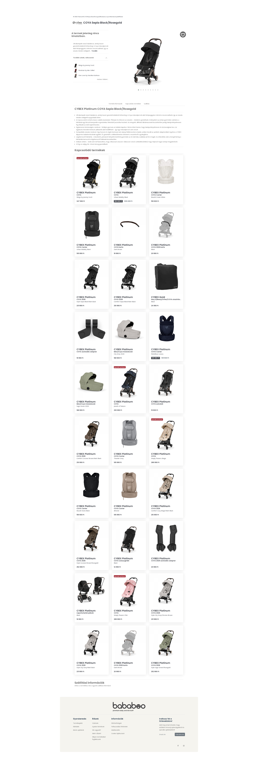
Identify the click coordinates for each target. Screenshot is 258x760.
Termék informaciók (115, 104)
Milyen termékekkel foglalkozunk (99, 738)
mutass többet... (102, 79)
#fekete (121, 17)
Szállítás (146, 104)
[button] (138, 90)
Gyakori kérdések (98, 727)
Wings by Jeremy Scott (86, 65)
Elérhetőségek (116, 723)
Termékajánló (78, 723)
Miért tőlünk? (96, 733)
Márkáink (76, 727)
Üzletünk (95, 723)
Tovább (94, 51)
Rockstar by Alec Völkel (86, 70)
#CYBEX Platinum (78, 17)
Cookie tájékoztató (117, 733)
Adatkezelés (115, 730)
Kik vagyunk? (96, 730)
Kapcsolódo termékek (133, 104)
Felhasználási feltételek (119, 727)
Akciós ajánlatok (78, 730)
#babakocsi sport (105, 17)
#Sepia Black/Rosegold (93, 17)
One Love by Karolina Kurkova (88, 75)
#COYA (85, 17)
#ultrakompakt (114, 17)
